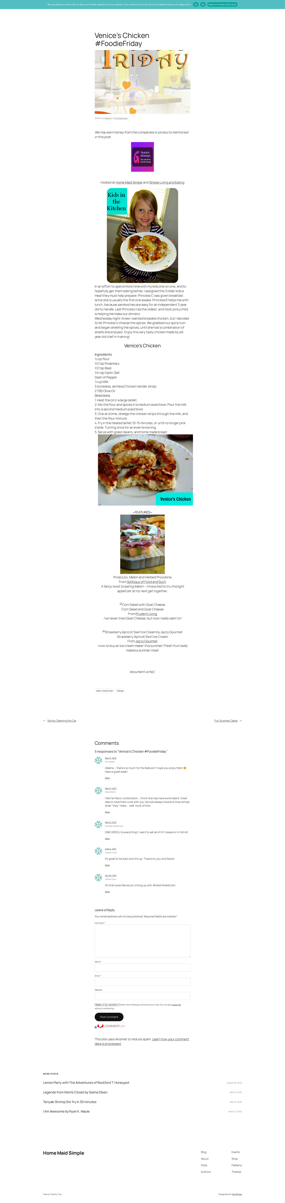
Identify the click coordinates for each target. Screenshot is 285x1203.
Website (98, 989)
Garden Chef (111, 852)
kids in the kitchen (104, 690)
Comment (100, 923)
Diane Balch (110, 791)
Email (98, 975)
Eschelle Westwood (114, 826)
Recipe (120, 690)
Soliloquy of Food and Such (146, 582)
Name (98, 961)
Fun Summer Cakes (226, 720)
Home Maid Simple (129, 182)
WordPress (237, 1194)
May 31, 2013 (110, 758)
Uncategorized (121, 118)
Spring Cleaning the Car (61, 720)
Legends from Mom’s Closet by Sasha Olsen (75, 1092)
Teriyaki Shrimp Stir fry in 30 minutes (69, 1102)
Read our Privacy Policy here (222, 4)
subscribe (176, 1004)
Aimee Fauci (110, 879)
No (203, 4)
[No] (281, 4)
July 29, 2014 (111, 875)
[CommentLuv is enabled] (111, 1027)
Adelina (107, 118)
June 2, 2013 (110, 848)
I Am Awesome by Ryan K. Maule (66, 1111)
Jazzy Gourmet (146, 641)
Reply (107, 777)
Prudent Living (146, 614)
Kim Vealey (110, 761)
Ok (195, 4)
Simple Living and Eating (167, 182)
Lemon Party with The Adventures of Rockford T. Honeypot (86, 1083)
